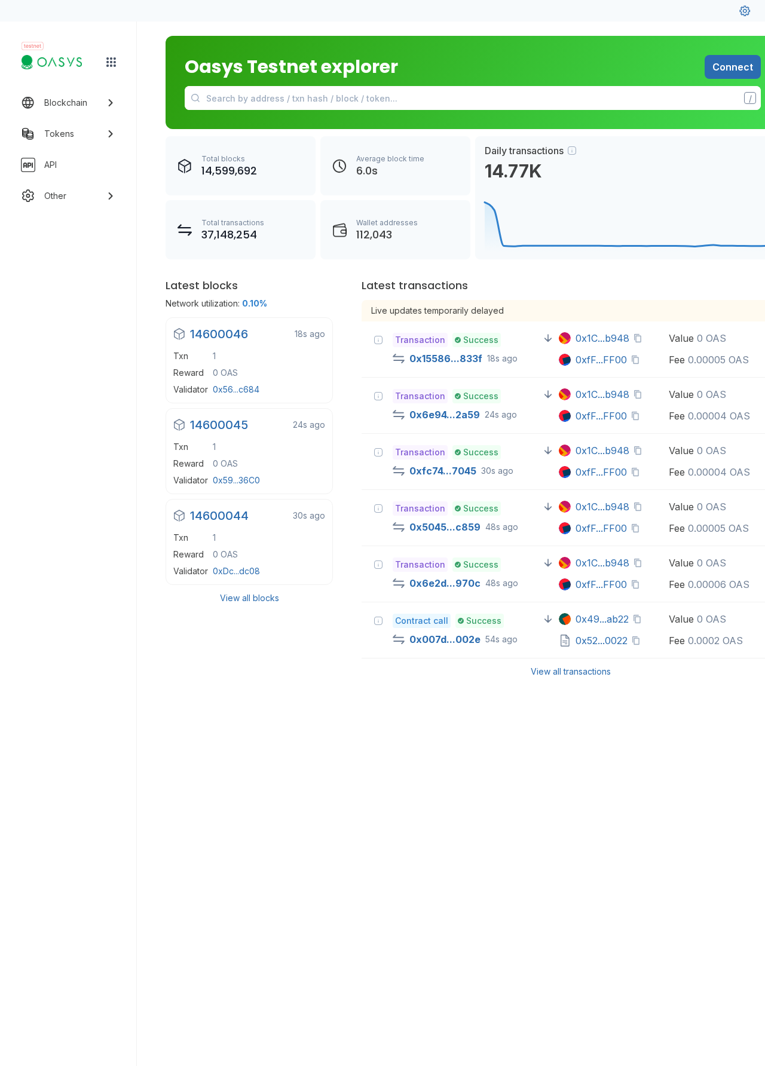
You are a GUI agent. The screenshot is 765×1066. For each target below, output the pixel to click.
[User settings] (745, 11)
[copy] (640, 338)
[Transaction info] (378, 340)
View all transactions (571, 671)
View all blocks (249, 598)
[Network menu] (111, 62)
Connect (732, 67)
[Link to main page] (57, 62)
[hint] (572, 151)
